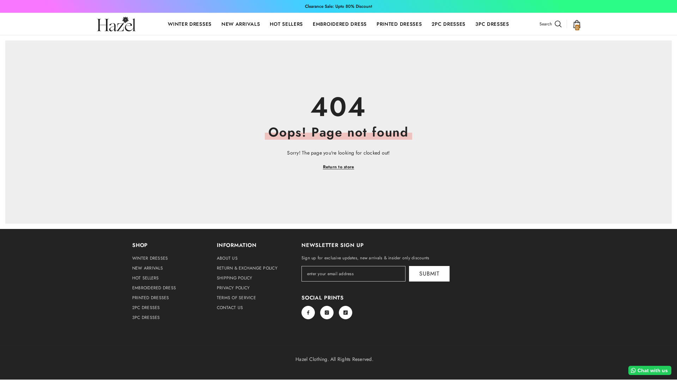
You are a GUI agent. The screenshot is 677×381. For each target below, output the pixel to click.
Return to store (338, 167)
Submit (429, 274)
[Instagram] (327, 312)
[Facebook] (308, 312)
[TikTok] (345, 312)
